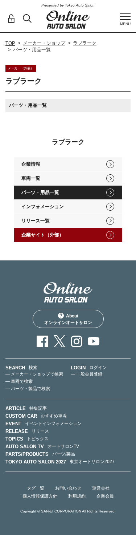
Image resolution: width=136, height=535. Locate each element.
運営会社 (101, 488)
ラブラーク (84, 43)
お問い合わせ (68, 488)
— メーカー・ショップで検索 (34, 374)
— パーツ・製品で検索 (27, 388)
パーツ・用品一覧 (40, 192)
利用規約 (77, 496)
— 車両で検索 (19, 381)
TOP (10, 43)
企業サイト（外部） (42, 235)
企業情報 (30, 164)
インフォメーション (42, 206)
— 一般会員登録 (86, 374)
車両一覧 (30, 178)
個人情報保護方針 (39, 496)
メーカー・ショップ (44, 43)
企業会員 (105, 496)
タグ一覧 (35, 488)
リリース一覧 (35, 220)
